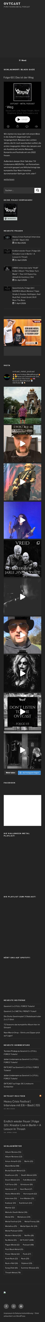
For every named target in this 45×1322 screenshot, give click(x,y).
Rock (25, 1259)
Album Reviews (13, 1157)
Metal (9, 1217)
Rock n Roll (11, 1263)
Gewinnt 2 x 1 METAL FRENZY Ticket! (20, 1011)
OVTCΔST (12, 3)
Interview (11, 1198)
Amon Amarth (13, 1161)
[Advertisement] (22, 32)
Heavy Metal (12, 1194)
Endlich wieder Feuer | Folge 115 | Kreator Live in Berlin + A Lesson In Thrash (26, 254)
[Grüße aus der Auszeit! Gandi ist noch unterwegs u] (22, 405)
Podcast (28, 1245)
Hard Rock (26, 1189)
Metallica (11, 1226)
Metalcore (23, 1217)
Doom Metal (12, 1180)
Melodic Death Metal (16, 1212)
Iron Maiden (27, 1198)
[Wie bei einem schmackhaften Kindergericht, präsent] (22, 750)
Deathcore (11, 1175)
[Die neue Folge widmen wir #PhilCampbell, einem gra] (22, 711)
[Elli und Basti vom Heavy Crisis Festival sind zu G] (22, 443)
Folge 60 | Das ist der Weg (19, 77)
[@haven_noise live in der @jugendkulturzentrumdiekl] (22, 596)
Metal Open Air (28, 1226)
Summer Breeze (30, 1268)
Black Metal (12, 1166)
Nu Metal (11, 1240)
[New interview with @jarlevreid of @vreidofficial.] (22, 558)
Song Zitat (11, 1268)
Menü (24, 60)
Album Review (13, 1152)
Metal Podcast (13, 1231)
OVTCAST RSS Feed (14, 1096)
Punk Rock (11, 1259)
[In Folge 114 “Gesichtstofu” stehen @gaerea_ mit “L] (22, 635)
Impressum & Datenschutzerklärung (18, 1313)
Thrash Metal (13, 1272)
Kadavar (10, 1203)
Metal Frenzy (31, 1221)
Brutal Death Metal (15, 1171)
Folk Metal (29, 1180)
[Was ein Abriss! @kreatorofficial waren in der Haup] (22, 520)
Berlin (28, 1161)
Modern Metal (13, 1235)
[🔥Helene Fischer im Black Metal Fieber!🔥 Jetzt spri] (22, 673)
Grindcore (26, 1184)
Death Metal (29, 1175)
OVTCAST (27, 1240)
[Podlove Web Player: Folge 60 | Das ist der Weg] (22, 105)
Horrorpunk (30, 1194)
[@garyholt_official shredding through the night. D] (22, 481)
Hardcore (11, 1189)
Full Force (11, 1184)
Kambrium (25, 1203)
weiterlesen (9, 179)
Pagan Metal (12, 1245)
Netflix (29, 1235)
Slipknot (26, 1263)
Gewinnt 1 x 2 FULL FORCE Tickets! (19, 1006)
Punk (27, 1254)
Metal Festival (13, 1221)
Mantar (10, 1208)
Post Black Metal (14, 1249)
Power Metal (12, 1254)
